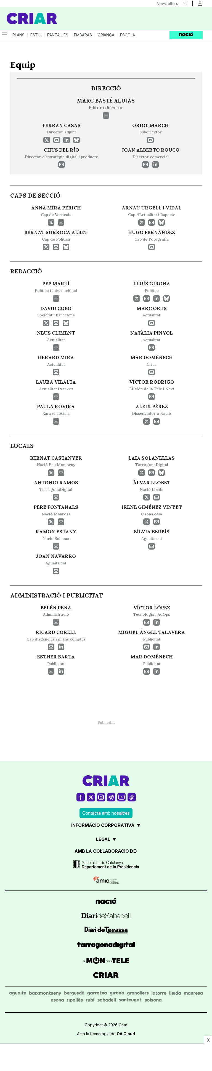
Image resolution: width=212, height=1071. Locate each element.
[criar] (106, 976)
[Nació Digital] (27, 13)
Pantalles (57, 35)
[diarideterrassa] (106, 931)
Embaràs (83, 35)
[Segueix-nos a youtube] (121, 797)
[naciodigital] (106, 902)
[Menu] (4, 35)
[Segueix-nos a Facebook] (80, 797)
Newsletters (167, 3)
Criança (106, 35)
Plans (18, 35)
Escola (127, 35)
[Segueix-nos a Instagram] (101, 797)
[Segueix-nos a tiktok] (132, 797)
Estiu (35, 35)
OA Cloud (126, 1033)
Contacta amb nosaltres (106, 813)
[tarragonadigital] (106, 946)
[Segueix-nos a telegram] (111, 797)
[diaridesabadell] (106, 916)
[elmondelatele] (106, 961)
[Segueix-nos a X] (91, 797)
